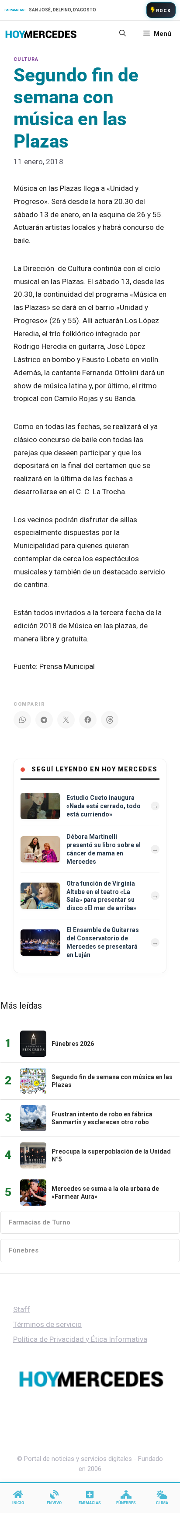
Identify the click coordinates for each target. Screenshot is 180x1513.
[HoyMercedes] (40, 34)
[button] (123, 34)
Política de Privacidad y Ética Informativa (80, 1339)
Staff (21, 1309)
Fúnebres (23, 1250)
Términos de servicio (47, 1324)
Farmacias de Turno (39, 1222)
